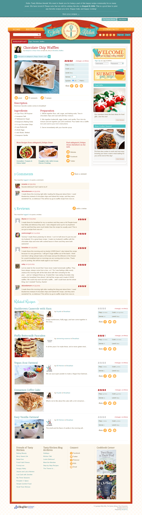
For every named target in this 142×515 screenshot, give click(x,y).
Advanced (37, 37)
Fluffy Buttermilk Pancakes (29, 336)
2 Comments (33, 97)
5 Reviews (48, 97)
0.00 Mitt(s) (124, 308)
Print (20, 97)
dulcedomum (27, 191)
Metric (82, 81)
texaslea (25, 247)
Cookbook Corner (106, 447)
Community (111, 29)
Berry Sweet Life (22, 456)
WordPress (125, 509)
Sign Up (120, 35)
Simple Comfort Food (23, 484)
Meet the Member (49, 462)
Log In (127, 35)
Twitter (72, 161)
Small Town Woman (23, 487)
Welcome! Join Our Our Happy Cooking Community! (109, 53)
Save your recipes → (71, 14)
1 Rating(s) (118, 335)
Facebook (73, 156)
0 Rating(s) (118, 308)
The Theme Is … (49, 468)
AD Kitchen (60, 366)
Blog (127, 29)
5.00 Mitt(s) (85, 61)
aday (23, 264)
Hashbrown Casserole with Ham (32, 308)
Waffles (42, 41)
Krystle (59, 311)
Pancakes (36, 41)
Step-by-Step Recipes (51, 465)
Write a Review (82, 208)
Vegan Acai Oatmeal (26, 363)
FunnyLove (20, 465)
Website (73, 152)
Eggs (30, 41)
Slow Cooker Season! (103, 126)
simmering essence (63, 338)
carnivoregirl (26, 233)
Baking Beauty (21, 453)
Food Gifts (99, 85)
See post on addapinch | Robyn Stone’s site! (32, 56)
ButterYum (20, 459)
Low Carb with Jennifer (24, 474)
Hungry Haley (21, 468)
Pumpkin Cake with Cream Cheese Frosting (48, 162)
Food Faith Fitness (23, 462)
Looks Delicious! (49, 459)
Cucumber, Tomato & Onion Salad (24, 162)
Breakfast (20, 41)
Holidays (46, 453)
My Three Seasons (23, 478)
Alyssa (24, 219)
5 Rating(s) (79, 61)
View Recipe (120, 120)
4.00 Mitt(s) (124, 335)
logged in (26, 180)
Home (16, 29)
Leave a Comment (81, 173)
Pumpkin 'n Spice (22, 481)
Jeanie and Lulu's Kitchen (25, 471)
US (75, 81)
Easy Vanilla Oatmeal (26, 417)
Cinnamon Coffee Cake (27, 390)
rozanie (24, 184)
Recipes (31, 29)
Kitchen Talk (47, 456)
